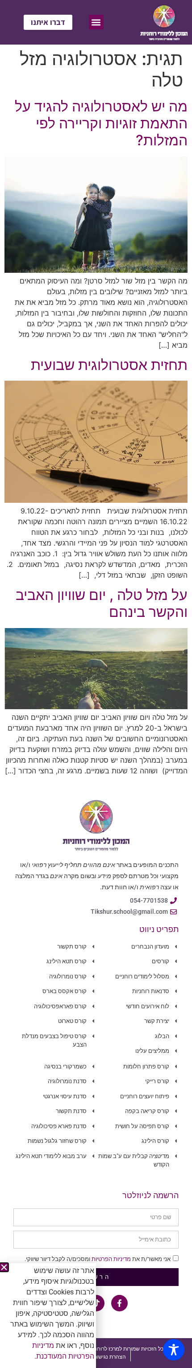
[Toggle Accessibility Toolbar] (173, 1349)
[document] (96, 684)
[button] (4, 1267)
